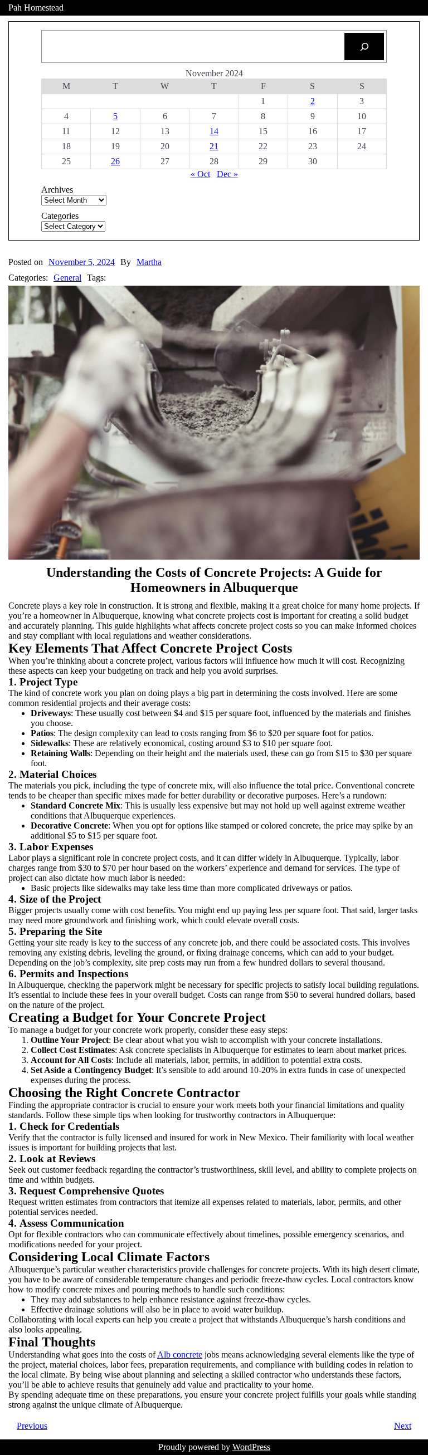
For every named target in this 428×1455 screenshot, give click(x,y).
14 (214, 131)
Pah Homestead (36, 7)
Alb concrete (179, 1354)
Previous (32, 1425)
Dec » (227, 174)
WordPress (251, 1447)
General (67, 277)
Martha (149, 262)
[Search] (364, 46)
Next (402, 1425)
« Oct (200, 174)
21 (214, 146)
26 (115, 161)
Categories (60, 216)
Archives (57, 189)
